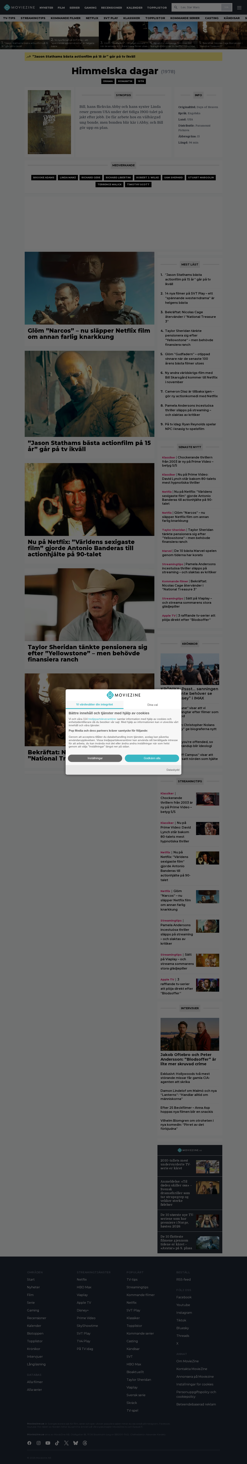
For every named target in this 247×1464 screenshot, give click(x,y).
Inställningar (95, 758)
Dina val (152, 704)
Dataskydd (173, 769)
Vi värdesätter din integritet (94, 704)
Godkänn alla (152, 758)
